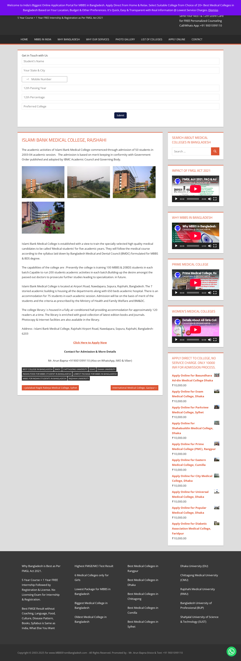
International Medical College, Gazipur (133, 388)
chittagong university (75, 369)
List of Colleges (151, 39)
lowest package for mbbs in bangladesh (95, 374)
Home (24, 39)
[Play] (176, 199)
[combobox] (25, 79)
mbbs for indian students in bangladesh (44, 378)
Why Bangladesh (69, 39)
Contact (197, 39)
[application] (195, 189)
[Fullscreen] (215, 199)
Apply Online (177, 39)
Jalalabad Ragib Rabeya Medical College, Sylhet (51, 388)
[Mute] (209, 199)
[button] (231, 651)
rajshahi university (79, 378)
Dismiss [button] (213, 10)
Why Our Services (97, 39)
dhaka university (106, 369)
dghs (92, 369)
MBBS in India (42, 39)
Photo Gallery (125, 39)
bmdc (58, 369)
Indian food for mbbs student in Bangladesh (47, 374)
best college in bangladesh (38, 369)
